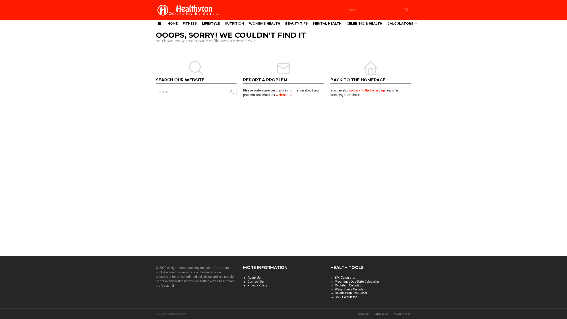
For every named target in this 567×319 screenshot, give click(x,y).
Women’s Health (264, 23)
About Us (254, 277)
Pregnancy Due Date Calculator (357, 281)
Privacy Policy (257, 285)
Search (406, 11)
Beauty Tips (296, 23)
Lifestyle (211, 23)
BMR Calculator (346, 297)
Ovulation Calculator (349, 285)
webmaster (284, 95)
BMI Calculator (345, 277)
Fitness (190, 23)
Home (172, 23)
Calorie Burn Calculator (351, 293)
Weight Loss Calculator (351, 289)
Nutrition (234, 23)
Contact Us (256, 281)
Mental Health (327, 23)
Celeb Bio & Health (364, 23)
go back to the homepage (367, 90)
